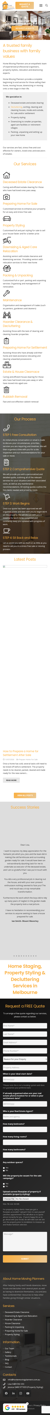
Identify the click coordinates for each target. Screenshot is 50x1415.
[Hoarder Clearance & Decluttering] (25, 315)
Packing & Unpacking (14, 1327)
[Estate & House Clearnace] (25, 365)
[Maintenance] (25, 293)
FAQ (6, 1363)
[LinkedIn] (13, 1393)
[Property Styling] (25, 218)
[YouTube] (28, 1393)
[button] (14, 956)
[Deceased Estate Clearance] (25, 175)
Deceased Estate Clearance (17, 1312)
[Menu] (41, 5)
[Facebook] (6, 1393)
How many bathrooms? (14, 1149)
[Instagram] (20, 1393)
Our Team (9, 1348)
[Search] (46, 5)
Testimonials (11, 1356)
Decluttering (16, 107)
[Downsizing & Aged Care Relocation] (25, 240)
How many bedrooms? (14, 1124)
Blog (7, 1359)
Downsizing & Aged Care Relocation (21, 1316)
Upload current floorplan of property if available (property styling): (22, 1192)
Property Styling (12, 1334)
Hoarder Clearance (13, 1319)
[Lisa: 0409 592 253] (5, 1384)
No (7, 1170)
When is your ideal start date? (17, 1074)
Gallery (8, 1352)
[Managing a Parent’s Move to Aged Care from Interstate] (25, 656)
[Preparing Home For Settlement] (25, 341)
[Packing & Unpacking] (25, 268)
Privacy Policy (39, 1405)
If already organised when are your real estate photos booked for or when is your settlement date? (23, 1096)
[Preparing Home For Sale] (25, 197)
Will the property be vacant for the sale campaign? (22, 1177)
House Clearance (12, 1323)
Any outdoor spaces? (13, 1162)
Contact (8, 1367)
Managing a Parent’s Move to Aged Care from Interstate (22, 753)
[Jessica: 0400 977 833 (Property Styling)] (5, 1387)
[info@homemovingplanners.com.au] (5, 1380)
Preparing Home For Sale (16, 1330)
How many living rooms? (15, 1136)
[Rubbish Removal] (25, 390)
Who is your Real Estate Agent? (18, 1111)
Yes (7, 1167)
